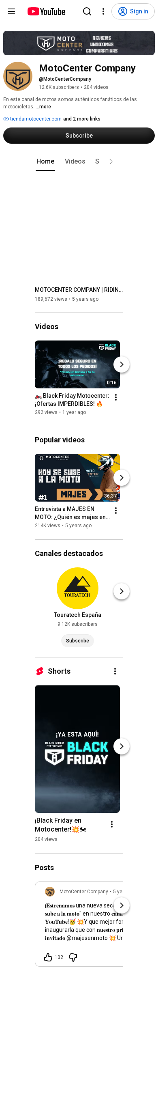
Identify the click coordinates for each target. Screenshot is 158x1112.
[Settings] (103, 11)
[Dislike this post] (72, 957)
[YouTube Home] (46, 11)
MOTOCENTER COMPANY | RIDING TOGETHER (79, 290)
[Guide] (11, 11)
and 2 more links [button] (81, 119)
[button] (111, 161)
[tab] (45, 161)
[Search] (87, 11)
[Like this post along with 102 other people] (48, 957)
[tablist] (79, 161)
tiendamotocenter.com (35, 119)
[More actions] (116, 397)
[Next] (121, 364)
